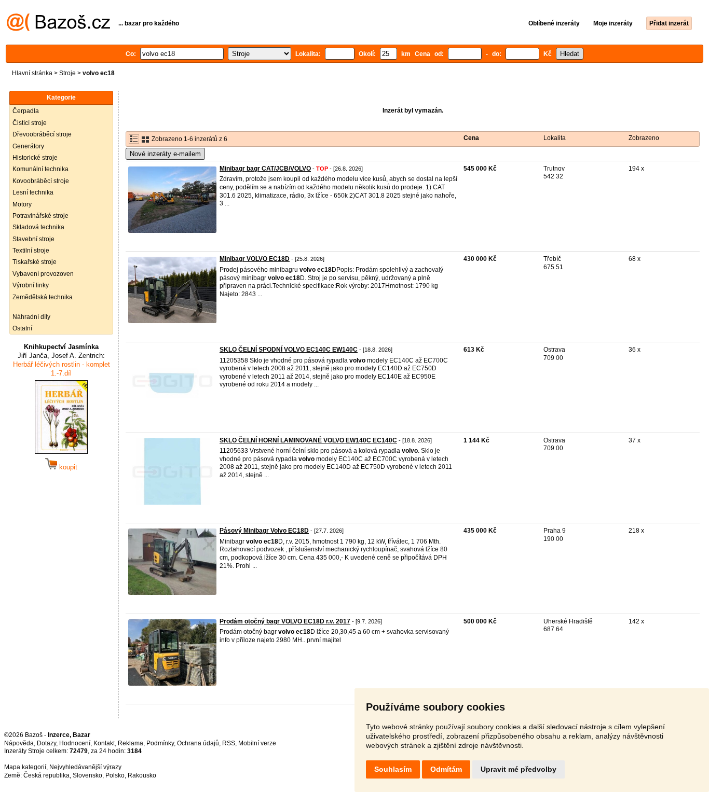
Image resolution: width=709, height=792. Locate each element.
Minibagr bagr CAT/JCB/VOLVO (265, 168)
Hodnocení (74, 743)
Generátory (28, 146)
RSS (228, 743)
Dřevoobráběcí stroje (42, 134)
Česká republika (46, 775)
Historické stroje (35, 157)
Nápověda (19, 743)
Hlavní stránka (32, 73)
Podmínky (160, 743)
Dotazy (46, 743)
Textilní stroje (30, 250)
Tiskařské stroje (34, 262)
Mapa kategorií (25, 767)
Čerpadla (25, 111)
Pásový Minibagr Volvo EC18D (264, 530)
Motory (22, 204)
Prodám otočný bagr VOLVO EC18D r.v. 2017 (285, 621)
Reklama (130, 743)
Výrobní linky (30, 285)
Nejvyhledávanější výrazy (85, 767)
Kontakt (104, 743)
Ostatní (22, 328)
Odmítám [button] (446, 769)
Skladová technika (38, 227)
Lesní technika (32, 192)
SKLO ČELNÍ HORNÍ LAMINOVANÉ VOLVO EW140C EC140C (308, 440)
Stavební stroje (33, 239)
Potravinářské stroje (40, 215)
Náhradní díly (31, 317)
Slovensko (87, 775)
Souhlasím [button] (393, 769)
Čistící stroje (29, 123)
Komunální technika (40, 169)
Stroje (67, 73)
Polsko (115, 775)
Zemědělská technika (42, 297)
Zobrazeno (644, 138)
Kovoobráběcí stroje (40, 181)
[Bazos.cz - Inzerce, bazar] (58, 29)
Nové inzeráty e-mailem (165, 154)
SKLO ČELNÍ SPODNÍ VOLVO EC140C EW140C (289, 349)
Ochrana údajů (198, 743)
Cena (471, 138)
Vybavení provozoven (43, 273)
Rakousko (142, 775)
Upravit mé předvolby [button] (518, 769)
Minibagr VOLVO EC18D (255, 258)
